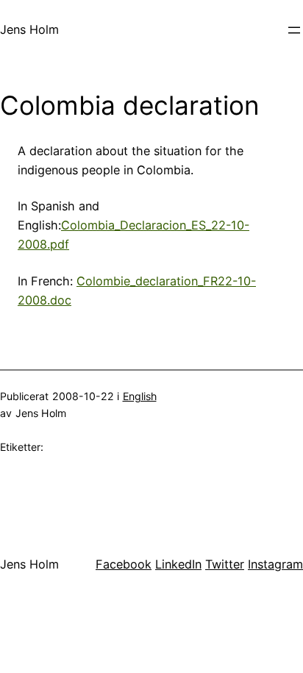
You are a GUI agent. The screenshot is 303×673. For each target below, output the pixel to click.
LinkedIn (178, 564)
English (140, 396)
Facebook (124, 564)
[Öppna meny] (294, 30)
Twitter (224, 564)
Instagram (275, 564)
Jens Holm (29, 29)
